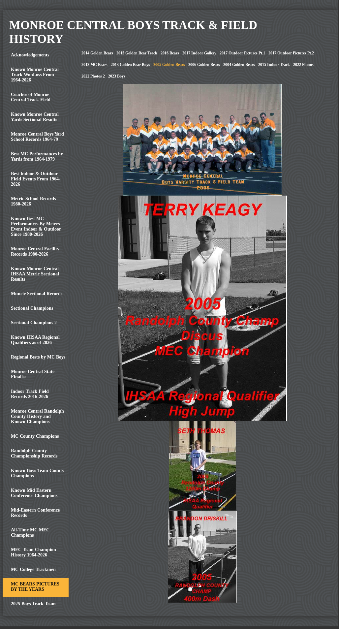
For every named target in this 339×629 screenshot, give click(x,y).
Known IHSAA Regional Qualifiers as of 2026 (35, 340)
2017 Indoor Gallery (199, 53)
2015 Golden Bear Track (136, 53)
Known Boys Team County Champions (37, 473)
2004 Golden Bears (239, 64)
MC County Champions (35, 436)
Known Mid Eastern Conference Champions (34, 493)
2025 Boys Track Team (33, 603)
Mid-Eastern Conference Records (35, 513)
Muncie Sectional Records (36, 293)
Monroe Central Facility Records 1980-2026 (35, 251)
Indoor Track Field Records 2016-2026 (30, 394)
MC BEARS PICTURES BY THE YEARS (35, 587)
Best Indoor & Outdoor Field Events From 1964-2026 (35, 179)
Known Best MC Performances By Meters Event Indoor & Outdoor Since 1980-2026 (36, 226)
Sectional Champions (32, 308)
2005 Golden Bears (169, 64)
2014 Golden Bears (97, 53)
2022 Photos (303, 64)
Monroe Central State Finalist (32, 374)
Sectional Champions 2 (34, 322)
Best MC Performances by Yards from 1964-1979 (37, 156)
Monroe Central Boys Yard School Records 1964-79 (37, 137)
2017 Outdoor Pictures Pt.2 (291, 53)
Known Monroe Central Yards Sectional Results (35, 117)
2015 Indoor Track (274, 64)
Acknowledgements (30, 54)
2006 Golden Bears (204, 64)
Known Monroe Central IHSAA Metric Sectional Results (35, 274)
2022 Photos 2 (93, 76)
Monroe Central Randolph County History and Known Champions (37, 416)
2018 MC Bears (94, 64)
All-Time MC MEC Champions (30, 532)
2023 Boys (116, 76)
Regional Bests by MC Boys (38, 357)
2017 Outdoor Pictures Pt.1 (242, 53)
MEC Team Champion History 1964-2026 (33, 552)
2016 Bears (170, 53)
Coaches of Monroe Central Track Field (30, 97)
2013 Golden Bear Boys (130, 64)
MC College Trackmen (33, 569)
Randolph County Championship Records (34, 453)
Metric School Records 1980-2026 (33, 201)
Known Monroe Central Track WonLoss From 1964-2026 (35, 74)
